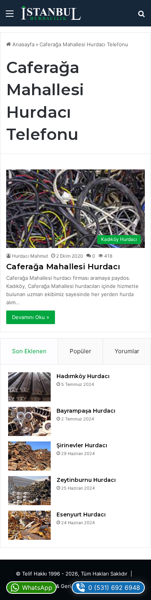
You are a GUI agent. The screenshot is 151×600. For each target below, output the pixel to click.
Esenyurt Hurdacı (81, 514)
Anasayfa (22, 44)
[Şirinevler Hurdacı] (29, 456)
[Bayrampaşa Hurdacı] (29, 421)
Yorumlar (127, 351)
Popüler (80, 351)
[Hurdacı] (50, 13)
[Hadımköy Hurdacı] (29, 386)
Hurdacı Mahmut (30, 256)
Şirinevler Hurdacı (82, 445)
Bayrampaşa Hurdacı (86, 410)
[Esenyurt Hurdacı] (29, 525)
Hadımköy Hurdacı (83, 376)
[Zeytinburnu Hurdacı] (29, 490)
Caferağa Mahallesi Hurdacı (63, 266)
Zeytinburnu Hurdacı (86, 479)
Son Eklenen (29, 351)
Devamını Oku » (30, 317)
